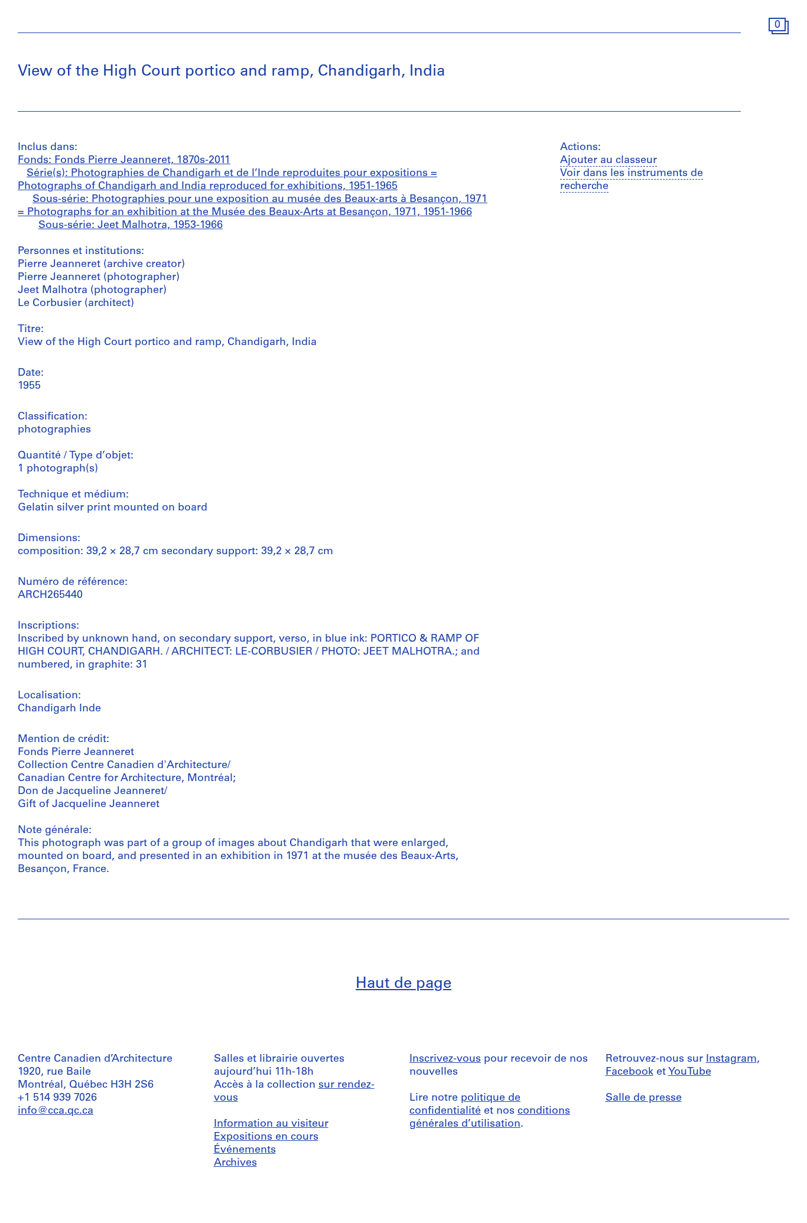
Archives (235, 1163)
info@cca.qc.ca (55, 1111)
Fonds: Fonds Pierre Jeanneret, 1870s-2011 (124, 160)
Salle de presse (644, 1098)
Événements (245, 1150)
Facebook (629, 1072)
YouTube (689, 1072)
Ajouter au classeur (608, 160)
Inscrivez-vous (445, 1059)
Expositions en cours (266, 1137)
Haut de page (403, 984)
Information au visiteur (271, 1124)
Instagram (731, 1059)
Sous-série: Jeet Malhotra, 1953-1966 (130, 225)
